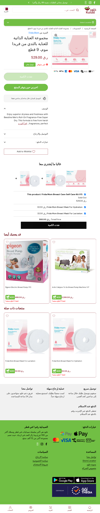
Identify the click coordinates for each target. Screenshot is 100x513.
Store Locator (89, 460)
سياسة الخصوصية (40, 460)
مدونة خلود (91, 464)
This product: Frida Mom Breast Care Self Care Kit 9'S (54, 194)
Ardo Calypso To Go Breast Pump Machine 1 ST (70, 287)
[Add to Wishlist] (54, 242)
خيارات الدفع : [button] (42, 142)
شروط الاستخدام (40, 464)
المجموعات (77, 28)
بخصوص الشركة (89, 468)
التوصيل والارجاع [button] (40, 134)
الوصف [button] (45, 108)
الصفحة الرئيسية (90, 28)
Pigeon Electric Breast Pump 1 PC (18, 287)
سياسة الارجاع (42, 457)
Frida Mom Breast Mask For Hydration (64, 207)
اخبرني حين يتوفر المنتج (26, 87)
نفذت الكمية (54, 225)
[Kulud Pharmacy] (90, 10)
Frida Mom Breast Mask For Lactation (64, 213)
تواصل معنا (91, 457)
